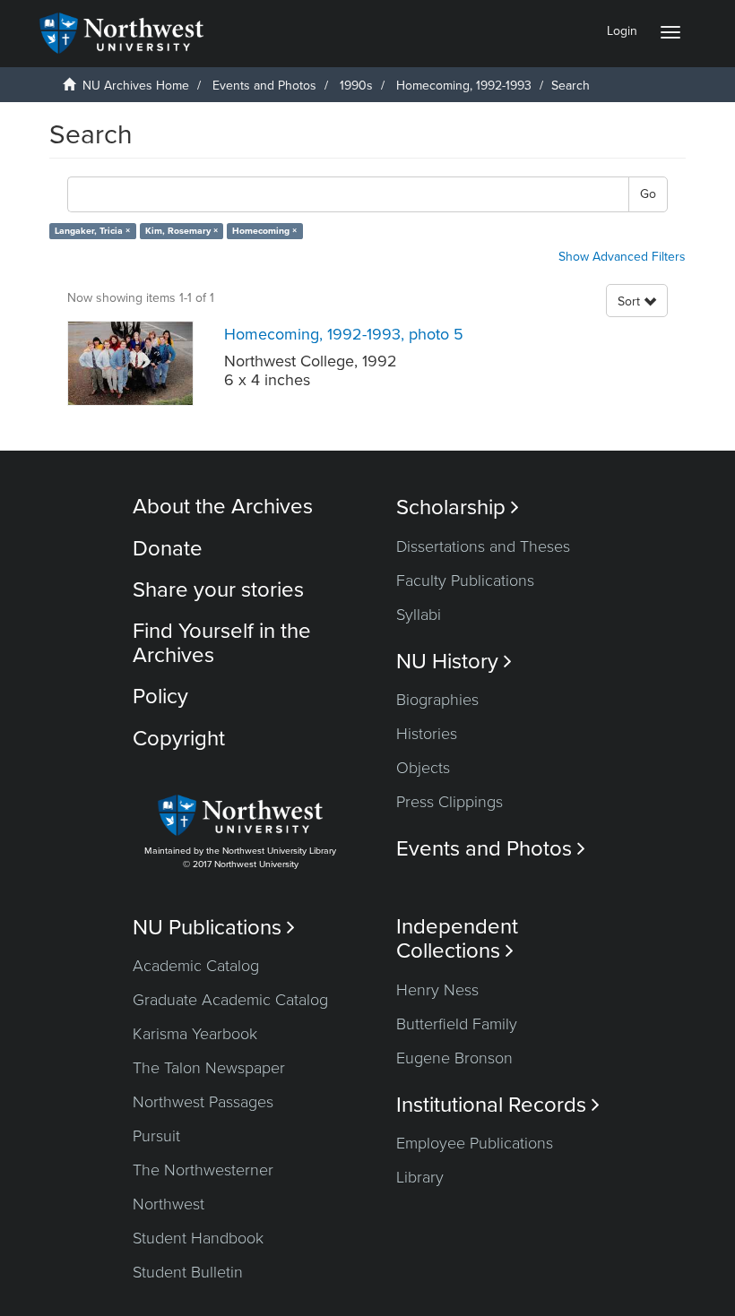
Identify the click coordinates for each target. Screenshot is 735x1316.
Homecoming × (264, 231)
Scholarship (457, 507)
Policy (160, 697)
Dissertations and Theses (483, 546)
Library (420, 1177)
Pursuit (156, 1136)
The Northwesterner (203, 1170)
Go (648, 194)
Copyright (179, 739)
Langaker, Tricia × (92, 231)
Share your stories (218, 590)
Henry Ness (437, 990)
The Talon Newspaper (209, 1068)
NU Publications (214, 928)
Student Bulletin (188, 1272)
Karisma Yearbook (195, 1034)
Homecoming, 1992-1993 (464, 85)
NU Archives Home (135, 85)
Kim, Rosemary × (181, 231)
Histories (426, 734)
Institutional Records (498, 1105)
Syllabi (418, 614)
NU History (454, 662)
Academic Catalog (196, 966)
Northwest (168, 1204)
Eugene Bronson (454, 1058)
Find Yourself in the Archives (222, 642)
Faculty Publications (465, 580)
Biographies (437, 700)
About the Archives (223, 507)
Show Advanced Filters (622, 256)
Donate (168, 549)
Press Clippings (449, 802)
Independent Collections (457, 939)
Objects (423, 768)
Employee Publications (474, 1143)
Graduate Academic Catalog (230, 1000)
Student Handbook (198, 1238)
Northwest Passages (203, 1102)
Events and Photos (264, 85)
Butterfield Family (456, 1024)
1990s (356, 85)
